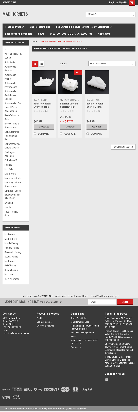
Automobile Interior (10, 76)
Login (112, 2)
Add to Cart (70, 127)
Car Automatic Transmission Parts (12, 135)
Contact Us (104, 33)
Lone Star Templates (77, 408)
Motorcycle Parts (13, 178)
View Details (44, 127)
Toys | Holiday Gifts (11, 213)
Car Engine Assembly (10, 154)
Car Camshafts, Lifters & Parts (12, 145)
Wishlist (40, 318)
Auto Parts (10, 62)
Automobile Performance (11, 85)
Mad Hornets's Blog (40, 26)
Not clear (9, 274)
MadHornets (11, 234)
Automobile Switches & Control (10, 95)
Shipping (9, 202)
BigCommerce (50, 408)
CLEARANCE (11, 160)
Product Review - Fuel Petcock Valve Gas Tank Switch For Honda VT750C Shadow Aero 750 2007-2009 (119, 335)
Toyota (8, 207)
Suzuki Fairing (11, 256)
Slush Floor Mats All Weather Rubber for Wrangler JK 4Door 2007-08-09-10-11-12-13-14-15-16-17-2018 (119, 322)
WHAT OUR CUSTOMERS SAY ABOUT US (71, 33)
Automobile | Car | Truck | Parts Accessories (13, 107)
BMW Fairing (10, 265)
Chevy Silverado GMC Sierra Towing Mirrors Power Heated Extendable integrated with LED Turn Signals (119, 348)
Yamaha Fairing (12, 247)
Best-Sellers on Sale (12, 117)
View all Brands (12, 278)
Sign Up (123, 2)
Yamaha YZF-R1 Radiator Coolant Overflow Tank (62, 41)
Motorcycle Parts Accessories (13, 184)
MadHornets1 (11, 238)
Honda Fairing (11, 243)
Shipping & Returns (45, 326)
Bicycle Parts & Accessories (12, 125)
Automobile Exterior (10, 68)
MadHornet (10, 261)
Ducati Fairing (11, 270)
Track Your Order (14, 26)
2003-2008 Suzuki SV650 (13, 56)
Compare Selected (123, 147)
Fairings (8, 164)
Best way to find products (18, 33)
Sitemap (29, 408)
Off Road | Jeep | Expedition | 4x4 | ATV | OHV (13, 194)
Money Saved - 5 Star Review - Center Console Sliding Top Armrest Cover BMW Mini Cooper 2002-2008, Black (120, 361)
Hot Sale (9, 169)
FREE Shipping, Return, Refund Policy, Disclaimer (83, 26)
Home (34, 41)
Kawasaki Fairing (13, 252)
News (41, 33)
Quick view (44, 92)
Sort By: (63, 63)
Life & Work (10, 173)
